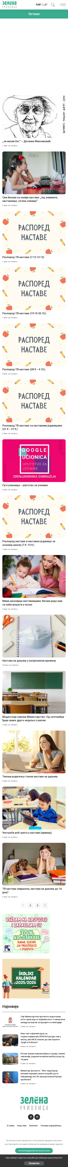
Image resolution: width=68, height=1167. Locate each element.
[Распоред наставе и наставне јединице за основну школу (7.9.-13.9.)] (34, 516)
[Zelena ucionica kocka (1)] (26, 933)
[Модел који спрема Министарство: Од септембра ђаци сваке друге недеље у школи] (34, 692)
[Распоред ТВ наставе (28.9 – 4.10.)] (34, 344)
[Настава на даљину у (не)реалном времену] (34, 636)
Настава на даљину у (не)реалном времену (29, 660)
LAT (45, 4)
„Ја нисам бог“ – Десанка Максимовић (26, 141)
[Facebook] (31, 1117)
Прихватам (34, 1163)
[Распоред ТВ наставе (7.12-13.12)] (34, 232)
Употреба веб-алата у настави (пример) (27, 832)
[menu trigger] (62, 4)
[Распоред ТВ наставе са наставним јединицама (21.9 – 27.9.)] (34, 401)
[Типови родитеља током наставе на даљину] (34, 752)
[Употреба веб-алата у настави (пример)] (34, 808)
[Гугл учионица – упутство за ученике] (34, 460)
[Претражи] (52, 4)
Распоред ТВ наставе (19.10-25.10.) (24, 313)
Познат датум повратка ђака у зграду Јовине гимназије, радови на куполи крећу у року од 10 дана (43, 1056)
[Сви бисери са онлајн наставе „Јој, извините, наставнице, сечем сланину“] (34, 172)
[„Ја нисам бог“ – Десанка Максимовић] (34, 116)
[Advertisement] (34, 56)
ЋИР (38, 4)
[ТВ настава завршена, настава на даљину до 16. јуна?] (34, 864)
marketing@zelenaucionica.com (34, 1150)
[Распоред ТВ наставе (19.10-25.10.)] (34, 288)
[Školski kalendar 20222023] (26, 978)
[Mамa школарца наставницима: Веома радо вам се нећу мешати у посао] (34, 576)
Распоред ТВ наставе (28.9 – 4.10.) (23, 369)
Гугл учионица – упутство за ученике (25, 485)
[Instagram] (37, 1117)
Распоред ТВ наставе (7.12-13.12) (23, 257)
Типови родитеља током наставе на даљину (30, 776)
